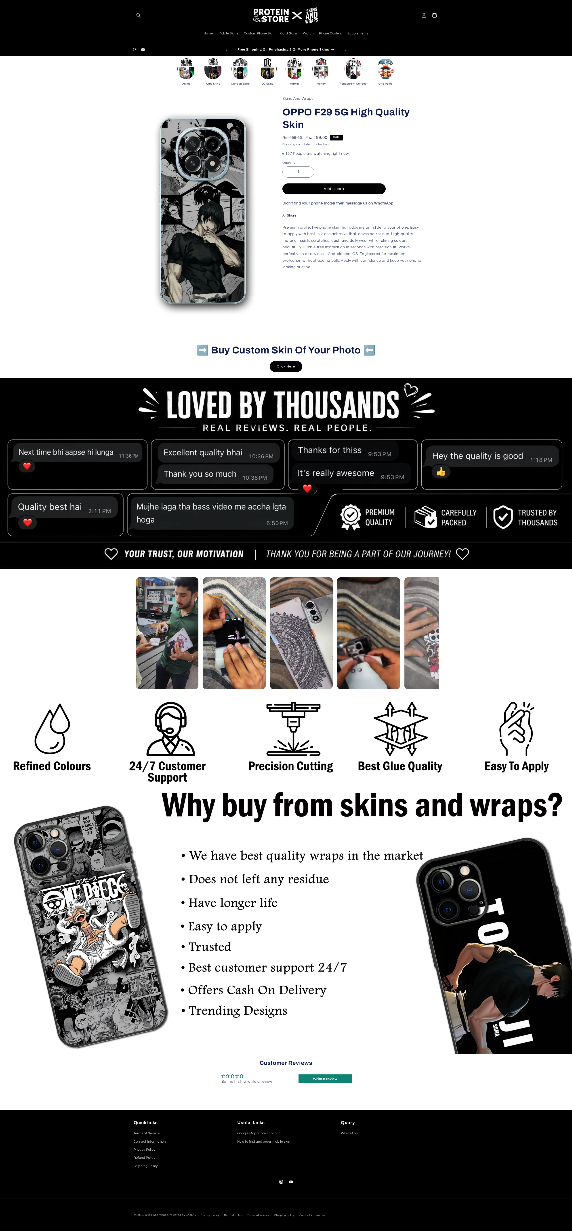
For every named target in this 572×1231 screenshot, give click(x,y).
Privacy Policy (145, 1149)
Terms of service (258, 1215)
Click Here (286, 366)
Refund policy (233, 1215)
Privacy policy (210, 1215)
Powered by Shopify (182, 1215)
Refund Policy (144, 1157)
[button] (139, 15)
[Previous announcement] (226, 49)
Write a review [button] (325, 1079)
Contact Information (150, 1141)
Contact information (313, 1215)
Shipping (288, 144)
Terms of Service (147, 1133)
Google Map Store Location (259, 1133)
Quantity (288, 162)
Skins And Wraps (156, 1215)
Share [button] (291, 215)
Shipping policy (284, 1215)
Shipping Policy (146, 1166)
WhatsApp (349, 1133)
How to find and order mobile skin (263, 1141)
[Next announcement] (346, 49)
